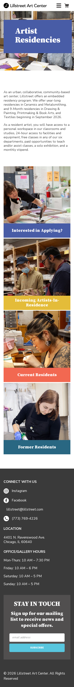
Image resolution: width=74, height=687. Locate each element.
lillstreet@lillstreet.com (24, 509)
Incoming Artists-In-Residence (37, 303)
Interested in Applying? (37, 230)
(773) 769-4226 (25, 518)
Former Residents (37, 447)
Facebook (19, 500)
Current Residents (37, 375)
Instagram (19, 491)
